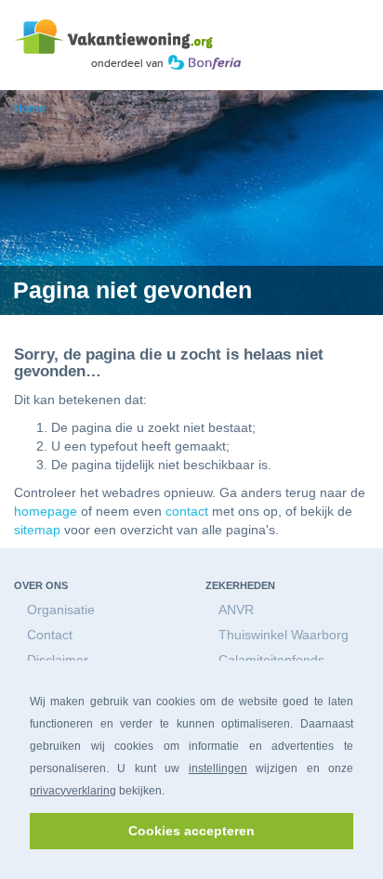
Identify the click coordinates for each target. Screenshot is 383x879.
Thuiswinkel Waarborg (283, 634)
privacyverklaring (73, 790)
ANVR (236, 609)
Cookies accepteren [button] (191, 830)
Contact (50, 634)
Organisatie (61, 609)
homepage (45, 511)
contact (186, 511)
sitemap (37, 529)
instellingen (218, 768)
